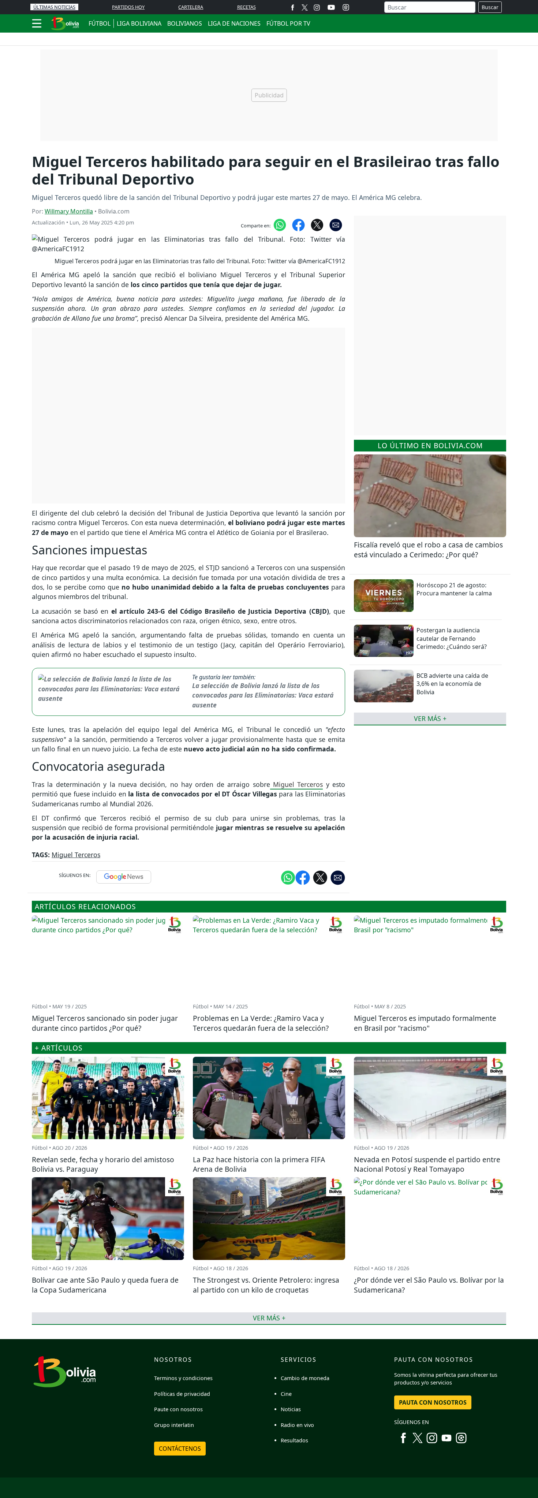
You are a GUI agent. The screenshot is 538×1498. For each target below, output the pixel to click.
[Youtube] (331, 7)
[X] (305, 7)
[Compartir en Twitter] (320, 877)
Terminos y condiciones (183, 1378)
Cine (286, 1393)
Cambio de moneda (305, 1378)
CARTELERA (190, 7)
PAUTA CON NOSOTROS (433, 1402)
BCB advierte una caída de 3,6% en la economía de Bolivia (452, 684)
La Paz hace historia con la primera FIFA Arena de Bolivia (259, 1164)
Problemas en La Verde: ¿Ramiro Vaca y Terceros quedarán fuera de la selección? (261, 1023)
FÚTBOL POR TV (288, 23)
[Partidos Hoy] (346, 7)
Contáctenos (180, 1449)
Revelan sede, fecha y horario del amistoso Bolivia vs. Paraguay (103, 1164)
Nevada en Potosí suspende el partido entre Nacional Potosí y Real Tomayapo (427, 1164)
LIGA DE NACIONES (234, 23)
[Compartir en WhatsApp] (279, 224)
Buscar (490, 7)
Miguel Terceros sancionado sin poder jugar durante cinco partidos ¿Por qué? (105, 1023)
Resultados (294, 1440)
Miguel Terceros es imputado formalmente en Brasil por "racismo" (425, 1023)
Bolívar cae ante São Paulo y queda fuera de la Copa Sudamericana (105, 1285)
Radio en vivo (297, 1424)
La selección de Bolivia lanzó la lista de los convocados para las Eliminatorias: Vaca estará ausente (262, 695)
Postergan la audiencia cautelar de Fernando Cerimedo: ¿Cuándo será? (451, 638)
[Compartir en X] (317, 224)
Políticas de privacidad (182, 1393)
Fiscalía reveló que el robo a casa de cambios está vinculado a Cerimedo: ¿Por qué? (428, 550)
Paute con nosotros (178, 1409)
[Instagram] (317, 7)
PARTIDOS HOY (128, 7)
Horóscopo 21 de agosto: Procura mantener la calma (454, 589)
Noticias (291, 1409)
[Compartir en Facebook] (298, 224)
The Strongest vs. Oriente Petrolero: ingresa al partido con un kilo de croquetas (266, 1285)
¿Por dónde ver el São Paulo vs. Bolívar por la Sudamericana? (429, 1285)
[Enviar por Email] (335, 224)
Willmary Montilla (69, 211)
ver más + (430, 718)
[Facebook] (292, 7)
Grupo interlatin (174, 1424)
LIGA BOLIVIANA (139, 23)
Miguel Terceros (296, 784)
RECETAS (246, 7)
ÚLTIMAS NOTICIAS (54, 7)
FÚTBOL (100, 23)
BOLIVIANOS (184, 23)
